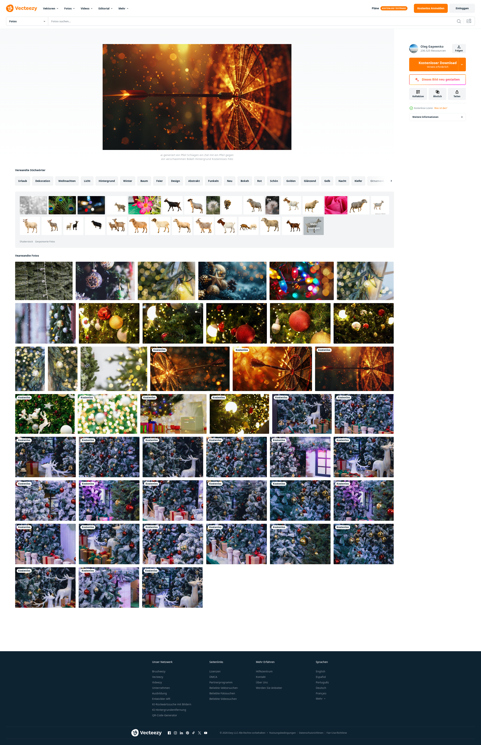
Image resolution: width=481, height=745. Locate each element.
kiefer (358, 181)
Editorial (103, 8)
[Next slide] (388, 180)
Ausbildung (159, 693)
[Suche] (459, 21)
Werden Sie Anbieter (269, 688)
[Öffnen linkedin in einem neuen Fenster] (181, 732)
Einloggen (462, 8)
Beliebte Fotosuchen (222, 693)
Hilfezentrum (264, 671)
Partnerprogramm (220, 682)
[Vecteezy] (21, 8)
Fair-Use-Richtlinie (337, 732)
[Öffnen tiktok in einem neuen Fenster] (193, 732)
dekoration (42, 181)
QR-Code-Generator (164, 715)
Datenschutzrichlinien (311, 732)
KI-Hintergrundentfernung (169, 710)
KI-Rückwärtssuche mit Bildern (171, 704)
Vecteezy (157, 677)
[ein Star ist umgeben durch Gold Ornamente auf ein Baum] (232, 281)
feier (159, 181)
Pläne (375, 8)
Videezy (157, 682)
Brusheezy (158, 671)
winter (127, 181)
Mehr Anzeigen (314, 226)
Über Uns (262, 682)
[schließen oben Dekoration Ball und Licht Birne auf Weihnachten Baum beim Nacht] (239, 414)
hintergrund (107, 181)
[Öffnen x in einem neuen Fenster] (199, 732)
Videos (85, 8)
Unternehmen (161, 688)
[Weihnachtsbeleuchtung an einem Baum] (44, 281)
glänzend (310, 181)
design (175, 181)
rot (259, 181)
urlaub (22, 181)
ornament (377, 181)
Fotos (68, 8)
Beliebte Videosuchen (223, 699)
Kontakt (261, 677)
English (320, 671)
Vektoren (49, 8)
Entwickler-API (161, 699)
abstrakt (194, 181)
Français (321, 693)
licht (87, 181)
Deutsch (321, 688)
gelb (327, 181)
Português (322, 682)
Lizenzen (215, 671)
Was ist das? (440, 108)
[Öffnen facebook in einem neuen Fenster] (169, 732)
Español (321, 677)
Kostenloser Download (438, 64)
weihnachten (67, 181)
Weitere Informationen (425, 117)
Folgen (459, 50)
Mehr (122, 8)
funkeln (213, 181)
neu (229, 181)
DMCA (213, 677)
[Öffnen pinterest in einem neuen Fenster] (187, 732)
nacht (342, 181)
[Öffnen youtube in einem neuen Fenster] (205, 732)
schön (274, 181)
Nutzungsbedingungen (282, 732)
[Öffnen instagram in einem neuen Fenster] (175, 732)
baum (144, 181)
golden (291, 181)
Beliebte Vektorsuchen (223, 688)
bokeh (245, 181)
